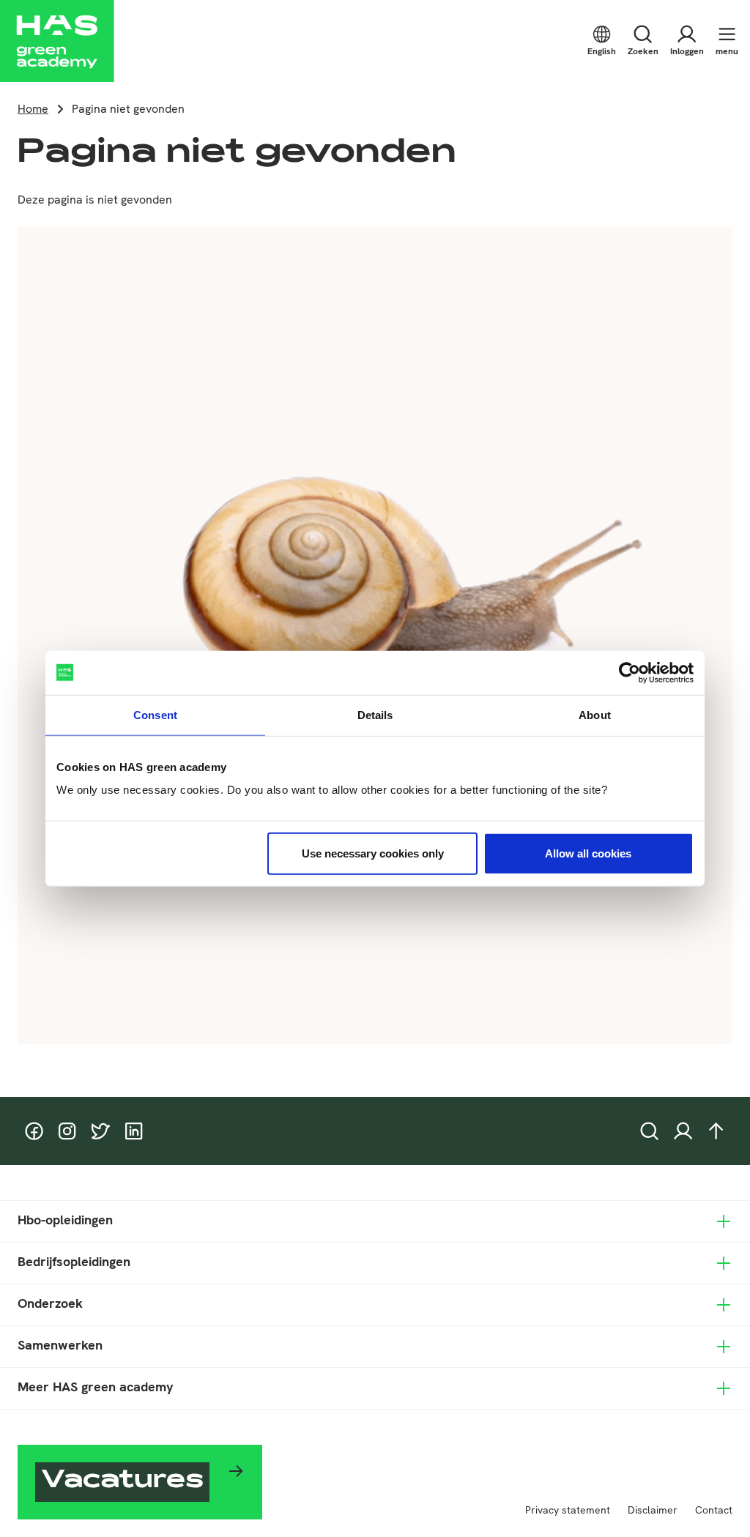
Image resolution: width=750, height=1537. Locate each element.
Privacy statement (567, 1509)
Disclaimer (652, 1509)
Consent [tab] (155, 714)
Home (33, 108)
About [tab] (595, 714)
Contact (713, 1509)
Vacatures (122, 1482)
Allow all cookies (588, 853)
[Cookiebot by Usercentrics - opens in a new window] (629, 672)
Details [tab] (375, 714)
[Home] (57, 41)
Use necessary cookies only (373, 853)
